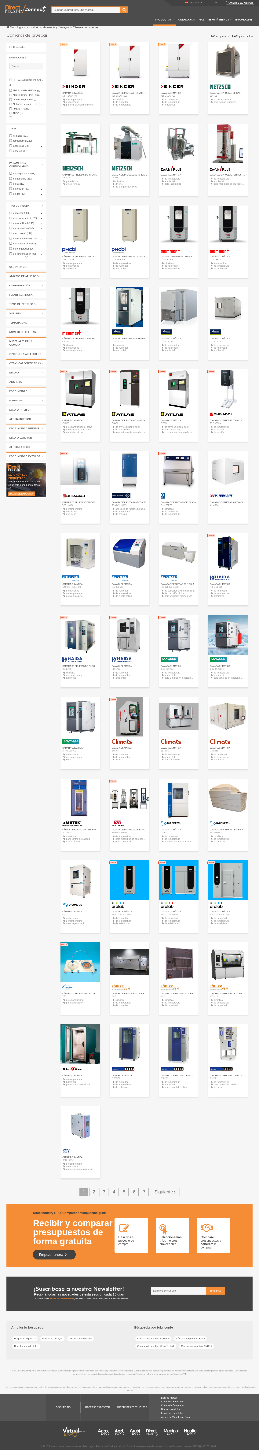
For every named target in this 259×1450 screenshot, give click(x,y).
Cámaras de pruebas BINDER (196, 1346)
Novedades (19, 47)
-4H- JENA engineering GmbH (28, 80)
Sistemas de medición (80, 1338)
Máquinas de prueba (25, 1338)
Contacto (228, 376)
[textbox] (86, 9)
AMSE (18, 113)
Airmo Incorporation (24, 99)
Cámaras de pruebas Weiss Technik (155, 1346)
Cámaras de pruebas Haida (190, 1338)
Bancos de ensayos (52, 1338)
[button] (26, 57)
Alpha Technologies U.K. (27, 104)
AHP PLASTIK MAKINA (26, 90)
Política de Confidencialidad (61, 1299)
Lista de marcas (169, 1397)
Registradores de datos (26, 1346)
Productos (163, 19)
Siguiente (165, 1192)
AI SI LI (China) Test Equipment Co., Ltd (28, 95)
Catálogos (186, 19)
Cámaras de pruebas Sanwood (153, 1338)
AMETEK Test (21, 108)
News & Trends (218, 19)
